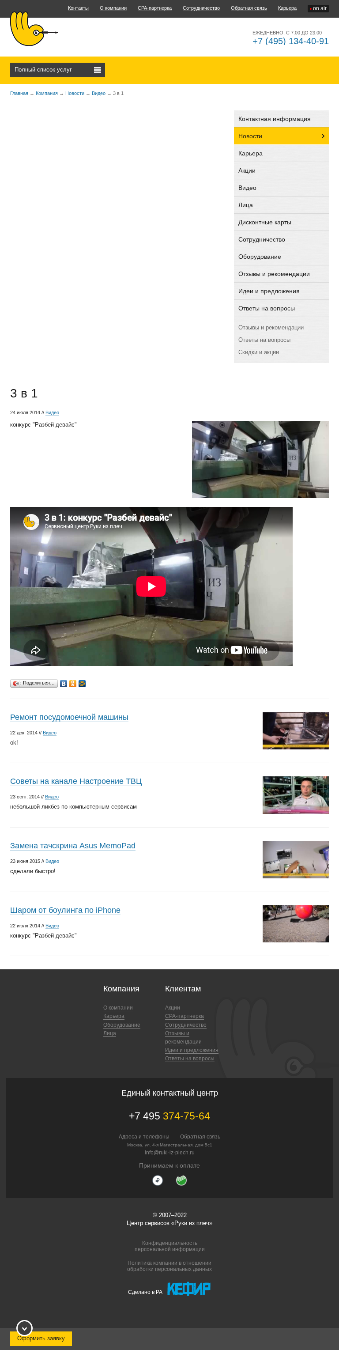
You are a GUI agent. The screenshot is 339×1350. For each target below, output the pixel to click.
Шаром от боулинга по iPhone (65, 910)
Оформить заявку (41, 1338)
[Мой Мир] (82, 681)
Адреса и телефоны (144, 1137)
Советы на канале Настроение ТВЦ (76, 781)
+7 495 (169, 1116)
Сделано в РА (145, 1292)
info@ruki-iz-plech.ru (170, 1153)
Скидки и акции (258, 352)
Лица (245, 204)
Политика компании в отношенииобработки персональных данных (169, 1266)
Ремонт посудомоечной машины (69, 717)
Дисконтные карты (264, 222)
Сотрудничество (201, 8)
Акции (247, 170)
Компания (47, 93)
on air (318, 8)
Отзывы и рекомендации (274, 273)
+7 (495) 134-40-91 (290, 41)
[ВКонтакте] (63, 681)
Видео (98, 93)
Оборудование (259, 256)
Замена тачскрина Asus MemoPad (73, 845)
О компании (113, 8)
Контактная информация (274, 118)
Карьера (287, 8)
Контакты (78, 8)
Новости (74, 93)
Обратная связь (249, 8)
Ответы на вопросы (266, 308)
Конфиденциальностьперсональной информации (170, 1246)
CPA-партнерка (155, 8)
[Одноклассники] (73, 681)
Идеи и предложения (269, 291)
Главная (19, 93)
